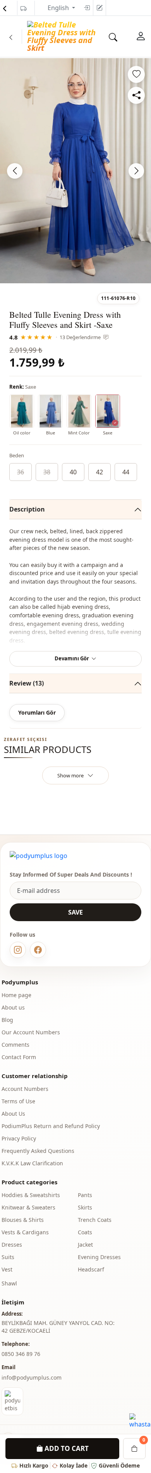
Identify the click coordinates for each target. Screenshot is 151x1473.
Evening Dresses (99, 1257)
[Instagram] (18, 950)
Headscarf (91, 1269)
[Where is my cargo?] (24, 8)
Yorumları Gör (37, 712)
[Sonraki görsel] (136, 171)
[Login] (87, 7)
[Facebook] (38, 950)
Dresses (12, 1244)
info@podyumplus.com (32, 1377)
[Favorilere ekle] (136, 74)
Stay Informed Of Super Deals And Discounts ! (71, 874)
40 (73, 472)
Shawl (9, 1283)
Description (27, 509)
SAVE (75, 912)
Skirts (85, 1207)
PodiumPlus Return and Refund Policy (51, 1126)
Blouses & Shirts (23, 1219)
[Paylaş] (136, 95)
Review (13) (26, 683)
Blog (7, 1019)
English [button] (59, 7)
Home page (16, 995)
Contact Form (19, 1057)
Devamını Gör (72, 658)
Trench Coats (95, 1219)
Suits (8, 1257)
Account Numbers (25, 1088)
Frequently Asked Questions (38, 1150)
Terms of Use (18, 1101)
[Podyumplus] (38, 855)
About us (13, 1007)
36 (20, 472)
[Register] (99, 7)
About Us (13, 1113)
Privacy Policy (19, 1138)
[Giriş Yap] (141, 36)
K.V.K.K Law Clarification (32, 1163)
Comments (15, 1044)
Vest (7, 1269)
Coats (85, 1232)
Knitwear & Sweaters (28, 1207)
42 (99, 472)
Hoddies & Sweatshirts (31, 1195)
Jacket (85, 1244)
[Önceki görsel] (14, 171)
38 (46, 472)
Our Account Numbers (31, 1032)
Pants (85, 1195)
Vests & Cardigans (25, 1232)
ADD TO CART (66, 1448)
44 (125, 472)
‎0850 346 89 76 (21, 1354)
